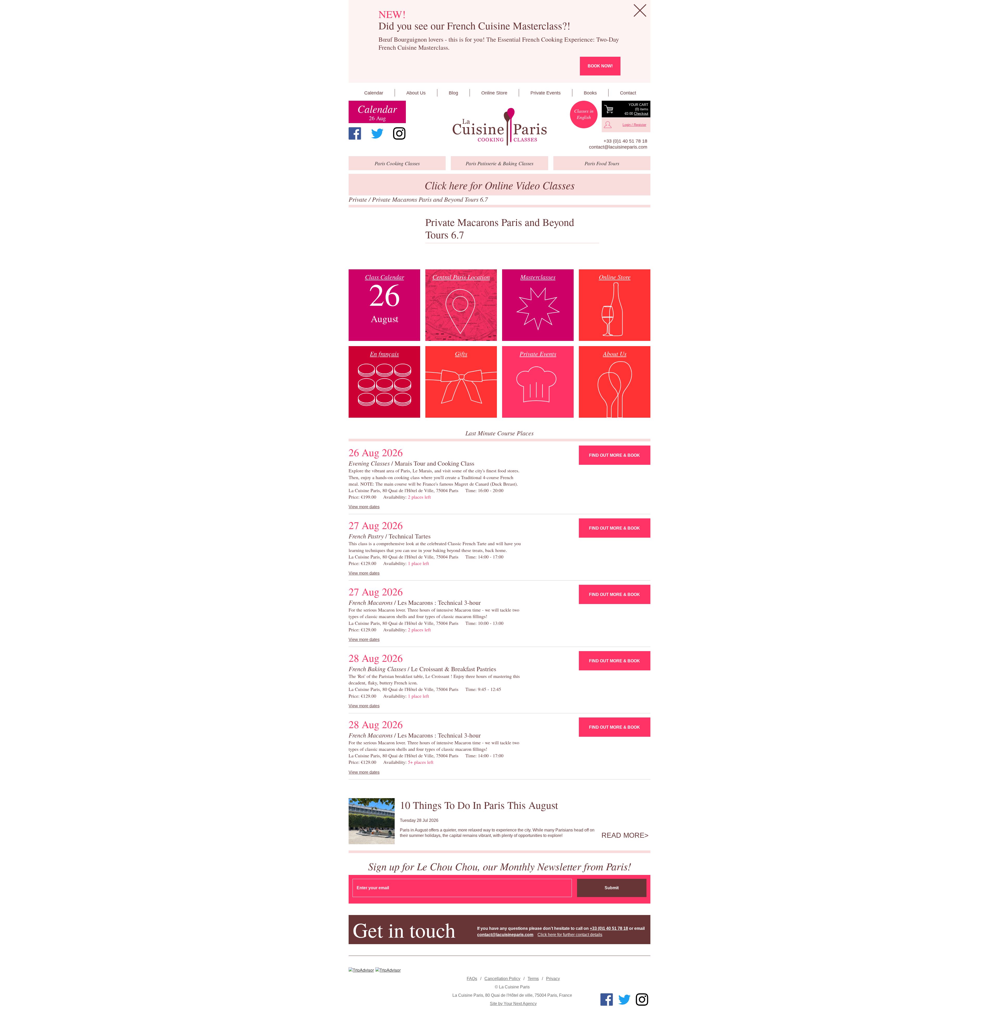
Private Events (545, 93)
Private (359, 199)
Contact (628, 93)
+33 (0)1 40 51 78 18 (625, 141)
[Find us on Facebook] (355, 133)
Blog (453, 93)
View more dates (364, 507)
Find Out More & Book (614, 455)
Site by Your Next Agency (513, 1003)
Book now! (600, 66)
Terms (533, 978)
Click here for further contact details (569, 934)
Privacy (553, 978)
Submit (612, 888)
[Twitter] (377, 133)
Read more (622, 835)
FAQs (472, 978)
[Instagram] (399, 133)
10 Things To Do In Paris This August (479, 805)
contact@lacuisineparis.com (618, 147)
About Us (416, 93)
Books (590, 93)
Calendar (373, 93)
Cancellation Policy (502, 978)
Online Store (494, 93)
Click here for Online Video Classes (500, 185)
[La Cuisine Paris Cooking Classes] (499, 127)
